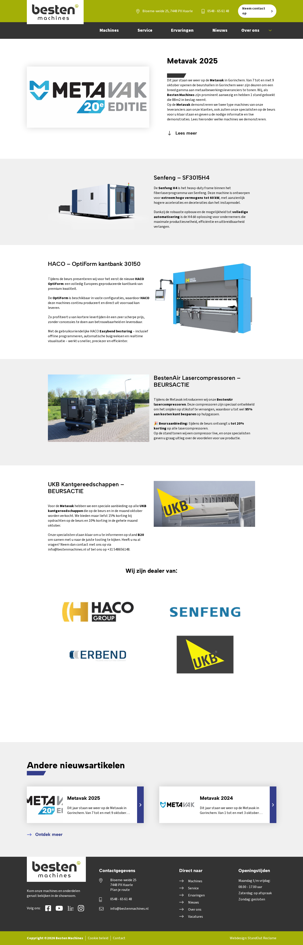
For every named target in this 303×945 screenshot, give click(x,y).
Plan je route (120, 889)
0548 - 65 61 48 (218, 11)
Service (193, 888)
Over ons (194, 909)
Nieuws (193, 902)
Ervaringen (196, 895)
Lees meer (185, 133)
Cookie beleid (98, 938)
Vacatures (195, 916)
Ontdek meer (48, 834)
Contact (119, 938)
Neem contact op (253, 11)
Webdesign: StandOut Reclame (253, 938)
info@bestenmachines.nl (129, 908)
